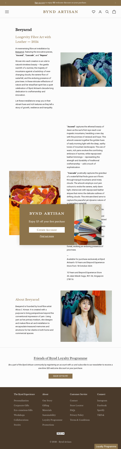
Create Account (47, 230)
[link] (46, 214)
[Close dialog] (97, 208)
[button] (106, 446)
